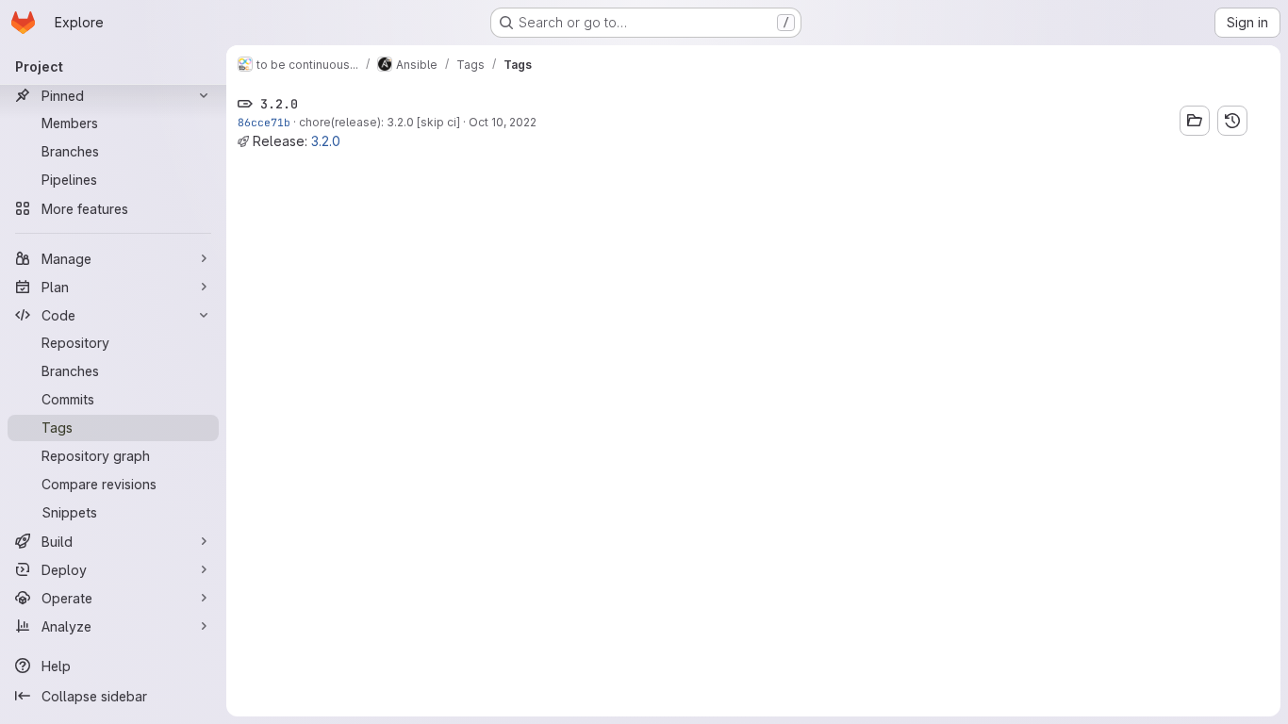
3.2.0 (325, 141)
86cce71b (264, 122)
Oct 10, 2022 (503, 122)
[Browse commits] (1232, 121)
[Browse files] (1195, 121)
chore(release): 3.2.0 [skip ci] (379, 122)
